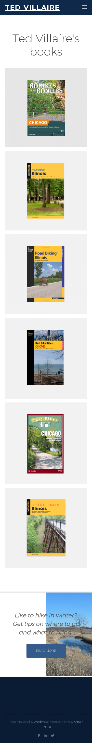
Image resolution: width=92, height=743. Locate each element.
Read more (46, 650)
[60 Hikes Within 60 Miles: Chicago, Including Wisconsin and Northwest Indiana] (46, 107)
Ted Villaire (32, 7)
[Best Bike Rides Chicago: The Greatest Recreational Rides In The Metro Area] (46, 358)
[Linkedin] (45, 735)
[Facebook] (39, 735)
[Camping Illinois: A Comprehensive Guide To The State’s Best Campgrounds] (46, 190)
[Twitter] (52, 735)
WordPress (41, 721)
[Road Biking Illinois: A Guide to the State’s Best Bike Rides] (46, 274)
